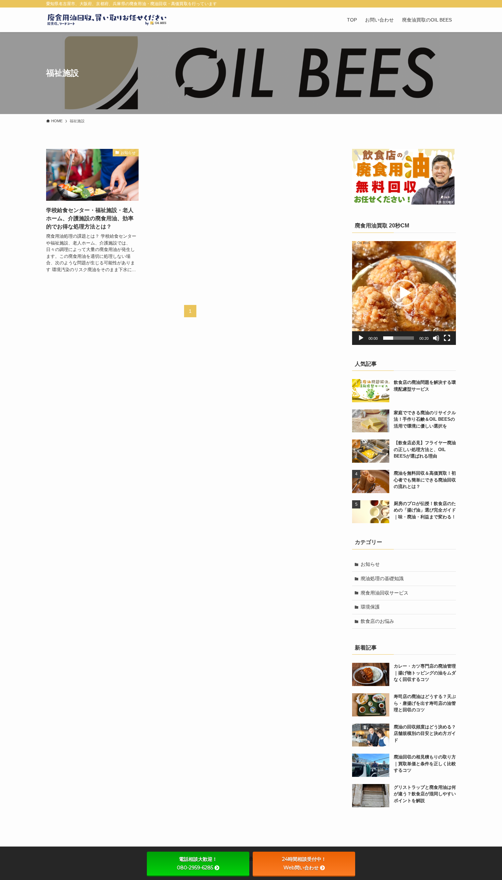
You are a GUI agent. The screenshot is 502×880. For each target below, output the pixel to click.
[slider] (398, 338)
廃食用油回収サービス (384, 593)
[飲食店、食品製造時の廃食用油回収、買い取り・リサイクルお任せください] (107, 20)
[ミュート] (436, 338)
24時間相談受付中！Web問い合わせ (304, 863)
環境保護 (370, 607)
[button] (404, 293)
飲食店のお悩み (377, 621)
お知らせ (370, 564)
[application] (404, 293)
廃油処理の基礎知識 (382, 578)
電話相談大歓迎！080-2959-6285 (197, 863)
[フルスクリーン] (447, 338)
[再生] (361, 338)
